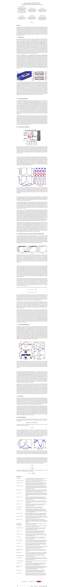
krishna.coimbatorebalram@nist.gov (22, 7)
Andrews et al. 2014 (44, 48)
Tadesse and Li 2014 (31, 216)
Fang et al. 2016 (36, 411)
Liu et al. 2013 (31, 45)
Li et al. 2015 (18, 55)
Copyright (31, 586)
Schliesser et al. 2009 (37, 42)
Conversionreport (32, 581)
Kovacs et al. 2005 (27, 231)
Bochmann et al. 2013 (25, 106)
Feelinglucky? (28, 581)
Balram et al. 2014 (37, 103)
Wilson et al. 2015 (43, 42)
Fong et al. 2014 (30, 106)
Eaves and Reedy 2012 (36, 231)
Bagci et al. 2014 (23, 229)
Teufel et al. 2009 (31, 42)
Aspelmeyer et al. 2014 (20, 41)
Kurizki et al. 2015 (19, 49)
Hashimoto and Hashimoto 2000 (23, 52)
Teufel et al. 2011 (28, 43)
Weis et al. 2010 (45, 275)
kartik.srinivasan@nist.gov (42, 16)
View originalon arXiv (38, 581)
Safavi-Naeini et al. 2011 (20, 276)
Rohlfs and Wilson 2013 (20, 231)
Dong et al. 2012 (26, 45)
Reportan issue (35, 581)
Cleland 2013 (37, 39)
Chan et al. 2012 (32, 103)
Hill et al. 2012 (22, 45)
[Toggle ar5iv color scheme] (17, 586)
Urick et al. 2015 (34, 53)
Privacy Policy (36, 586)
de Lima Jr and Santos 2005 (42, 216)
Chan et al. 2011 (23, 43)
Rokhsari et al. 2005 (42, 43)
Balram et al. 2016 (23, 55)
